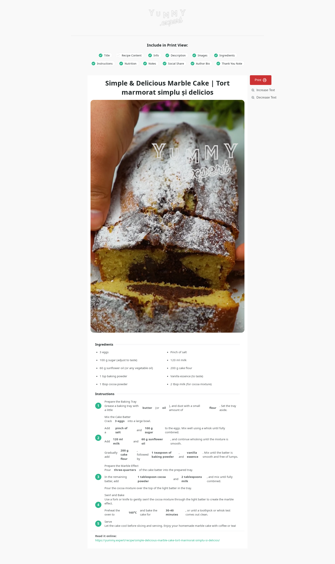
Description (178, 55)
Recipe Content (132, 55)
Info (156, 55)
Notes (152, 63)
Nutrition (130, 63)
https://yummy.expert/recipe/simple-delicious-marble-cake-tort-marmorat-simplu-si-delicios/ (157, 540)
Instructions (105, 63)
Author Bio (203, 63)
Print (258, 80)
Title (107, 55)
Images (202, 55)
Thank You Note (232, 63)
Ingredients (227, 55)
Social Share (176, 63)
